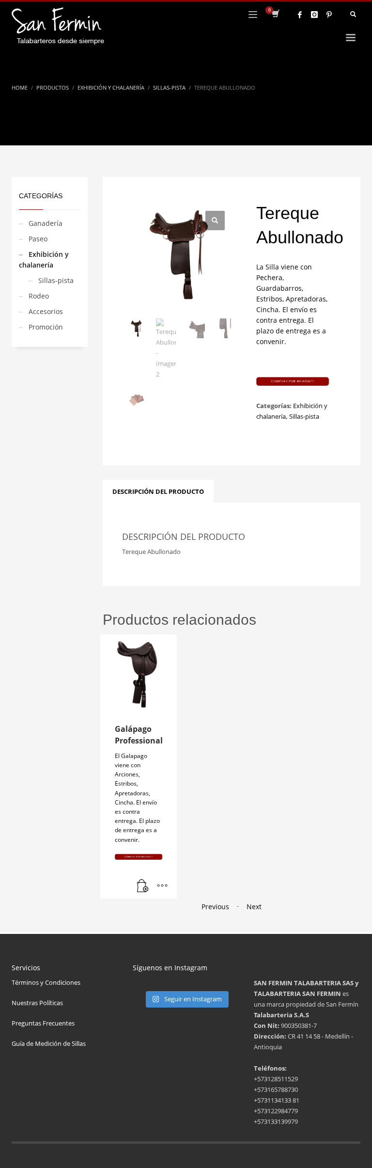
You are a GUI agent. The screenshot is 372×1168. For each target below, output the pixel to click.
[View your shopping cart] (275, 14)
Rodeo (39, 295)
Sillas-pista (56, 280)
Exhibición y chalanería (44, 259)
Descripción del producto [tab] (158, 491)
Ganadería (45, 223)
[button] (215, 220)
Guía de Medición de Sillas (49, 1043)
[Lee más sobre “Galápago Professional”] (143, 886)
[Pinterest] (329, 14)
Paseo (38, 238)
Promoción (46, 326)
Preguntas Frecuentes (43, 1023)
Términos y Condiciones (46, 982)
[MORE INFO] (162, 886)
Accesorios (46, 311)
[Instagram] (314, 14)
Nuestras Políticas (37, 1002)
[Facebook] (300, 14)
